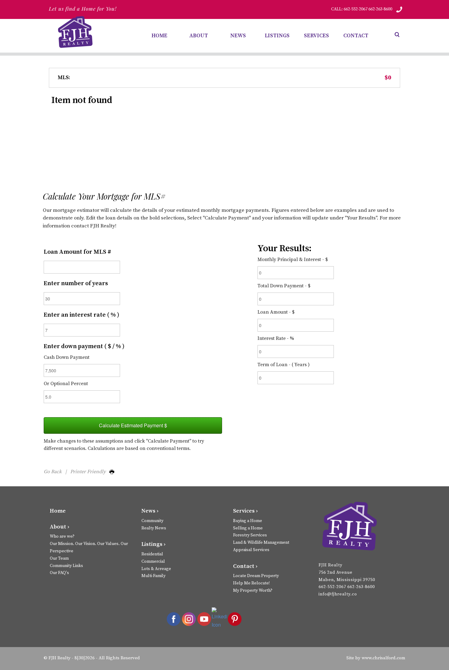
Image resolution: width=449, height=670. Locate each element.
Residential (152, 554)
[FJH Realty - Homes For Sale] (76, 32)
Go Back (53, 472)
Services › (245, 510)
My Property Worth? (252, 590)
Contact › (245, 566)
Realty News (153, 528)
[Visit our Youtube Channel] (204, 619)
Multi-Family (153, 576)
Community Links (66, 566)
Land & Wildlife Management (261, 542)
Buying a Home (247, 521)
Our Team (59, 558)
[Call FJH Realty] (399, 9)
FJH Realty (60, 658)
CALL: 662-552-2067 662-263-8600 (361, 9)
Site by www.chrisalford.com (375, 658)
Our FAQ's (59, 573)
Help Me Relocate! (251, 583)
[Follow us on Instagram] (188, 619)
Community (152, 521)
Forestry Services (250, 535)
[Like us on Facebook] (173, 619)
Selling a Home (248, 528)
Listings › (153, 544)
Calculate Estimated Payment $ (133, 425)
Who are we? (62, 536)
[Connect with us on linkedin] (219, 618)
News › (150, 510)
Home (58, 510)
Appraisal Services (251, 550)
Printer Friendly (89, 472)
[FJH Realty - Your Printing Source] (349, 527)
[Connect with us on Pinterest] (234, 619)
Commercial (153, 561)
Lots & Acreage (156, 569)
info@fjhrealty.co (338, 594)
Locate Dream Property (256, 576)
